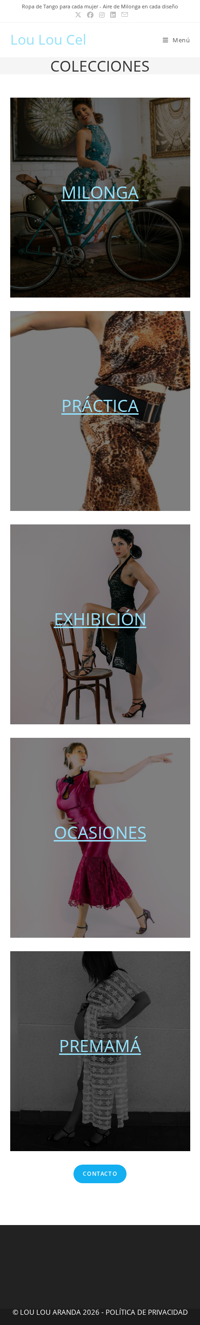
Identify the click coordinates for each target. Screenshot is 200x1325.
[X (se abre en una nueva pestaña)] (78, 15)
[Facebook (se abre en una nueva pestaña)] (90, 15)
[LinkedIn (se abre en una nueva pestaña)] (113, 15)
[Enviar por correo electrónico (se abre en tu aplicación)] (123, 15)
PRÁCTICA (100, 405)
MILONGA (100, 192)
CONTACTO (100, 1174)
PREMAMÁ (100, 1045)
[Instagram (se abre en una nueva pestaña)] (101, 15)
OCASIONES (100, 832)
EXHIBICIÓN (100, 619)
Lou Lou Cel (48, 39)
